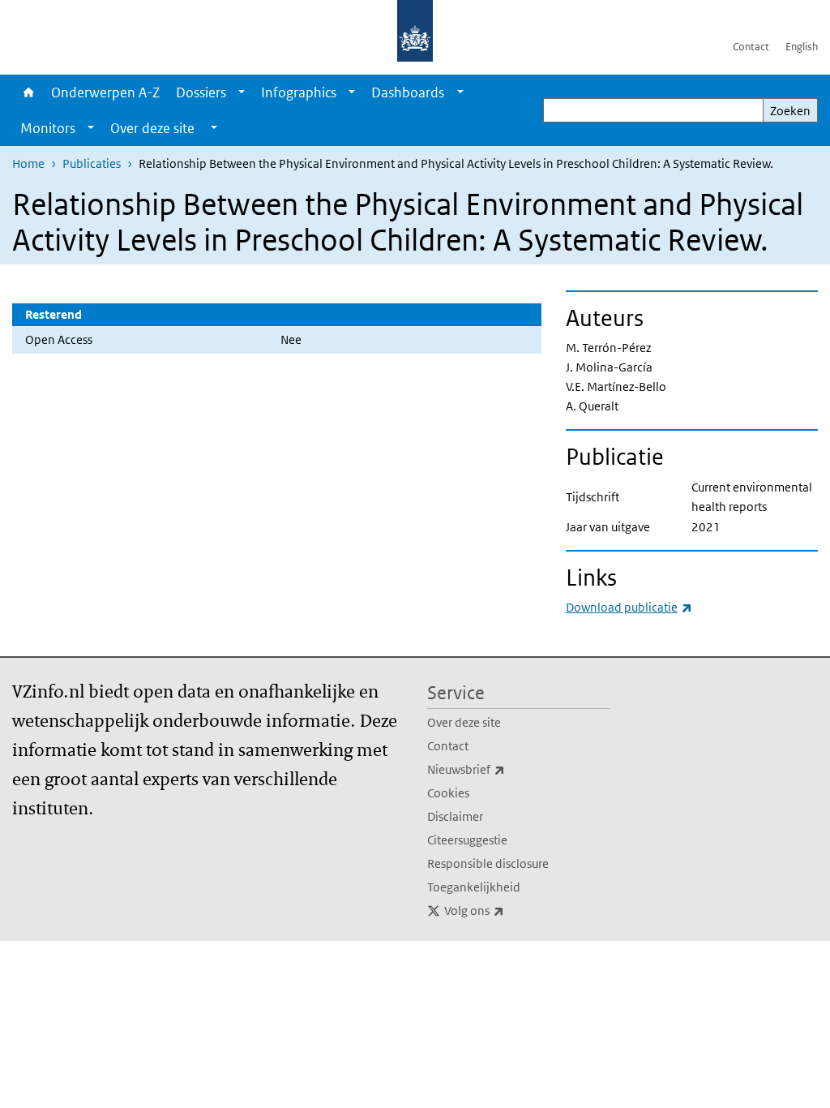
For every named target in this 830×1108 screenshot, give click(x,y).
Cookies (448, 793)
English (801, 47)
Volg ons (509, 910)
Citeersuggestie (467, 840)
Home (27, 92)
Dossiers (201, 92)
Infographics (298, 92)
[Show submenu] (241, 92)
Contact (751, 47)
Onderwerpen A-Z (105, 92)
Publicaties (91, 163)
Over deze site (464, 722)
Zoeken (790, 110)
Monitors (47, 128)
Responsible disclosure (488, 863)
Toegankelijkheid (473, 887)
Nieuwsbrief (501, 769)
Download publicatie (629, 607)
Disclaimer (455, 816)
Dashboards (407, 92)
